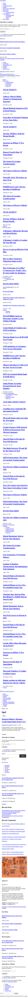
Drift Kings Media (12, 981)
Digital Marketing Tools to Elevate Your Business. (12, 41)
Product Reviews (10, 531)
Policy (7, 17)
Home (4, 79)
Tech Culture (6, 19)
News (4, 715)
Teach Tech (5, 11)
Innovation (8, 85)
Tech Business (6, 13)
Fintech (4, 310)
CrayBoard (5, 63)
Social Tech (6, 9)
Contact (5, 687)
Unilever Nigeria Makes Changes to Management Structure (12, 99)
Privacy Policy (3, 35)
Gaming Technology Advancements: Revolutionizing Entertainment (15, 566)
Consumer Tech (6, 277)
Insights (5, 7)
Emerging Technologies (8, 393)
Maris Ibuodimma (7, 287)
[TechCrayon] (7, 74)
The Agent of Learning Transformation (10, 48)
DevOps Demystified (11, 284)
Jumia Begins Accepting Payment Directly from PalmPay (12, 385)
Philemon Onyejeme (6, 725)
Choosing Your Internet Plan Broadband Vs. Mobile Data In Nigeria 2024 (15, 596)
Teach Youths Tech (7, 65)
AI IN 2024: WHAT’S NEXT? (14, 402)
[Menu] (0, 690)
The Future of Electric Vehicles (8, 54)
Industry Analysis (10, 530)
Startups (5, 226)
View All (8, 86)
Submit (16, 993)
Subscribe (2, 71)
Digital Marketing (10, 12)
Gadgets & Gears (10, 279)
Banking (8, 311)
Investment (8, 16)
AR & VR (8, 395)
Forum (4, 62)
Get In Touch (6, 69)
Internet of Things (10, 397)
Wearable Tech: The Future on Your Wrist (14, 305)
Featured (5, 66)
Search (3, 753)
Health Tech (9, 83)
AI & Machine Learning (11, 394)
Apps (4, 3)
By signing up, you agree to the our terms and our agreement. (13, 750)
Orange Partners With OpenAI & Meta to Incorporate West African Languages (15, 429)
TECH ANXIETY (10, 90)
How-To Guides (7, 227)
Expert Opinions (10, 528)
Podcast (5, 67)
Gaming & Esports (7, 5)
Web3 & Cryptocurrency (9, 524)
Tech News (5, 81)
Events (4, 4)
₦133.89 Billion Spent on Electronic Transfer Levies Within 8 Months (13, 318)
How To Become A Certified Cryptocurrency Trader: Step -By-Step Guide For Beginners (15, 270)
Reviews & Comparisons (9, 8)
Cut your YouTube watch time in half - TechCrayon (14, 844)
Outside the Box (10, 82)
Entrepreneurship (10, 15)
